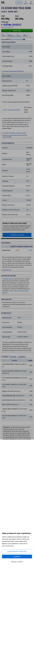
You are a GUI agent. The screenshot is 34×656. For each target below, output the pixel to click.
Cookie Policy (9, 546)
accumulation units (17, 39)
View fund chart (7, 270)
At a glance (4, 36)
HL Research (19, 36)
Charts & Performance (11, 36)
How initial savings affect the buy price (13, 71)
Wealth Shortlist (9, 279)
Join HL (19, 2)
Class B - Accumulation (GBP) (11, 109)
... (29, 35)
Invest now (17, 30)
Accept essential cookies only (17, 551)
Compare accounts (17, 235)
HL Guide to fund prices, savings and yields (14, 133)
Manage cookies (17, 561)
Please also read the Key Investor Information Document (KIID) (15, 136)
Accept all (17, 556)
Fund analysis (25, 36)
